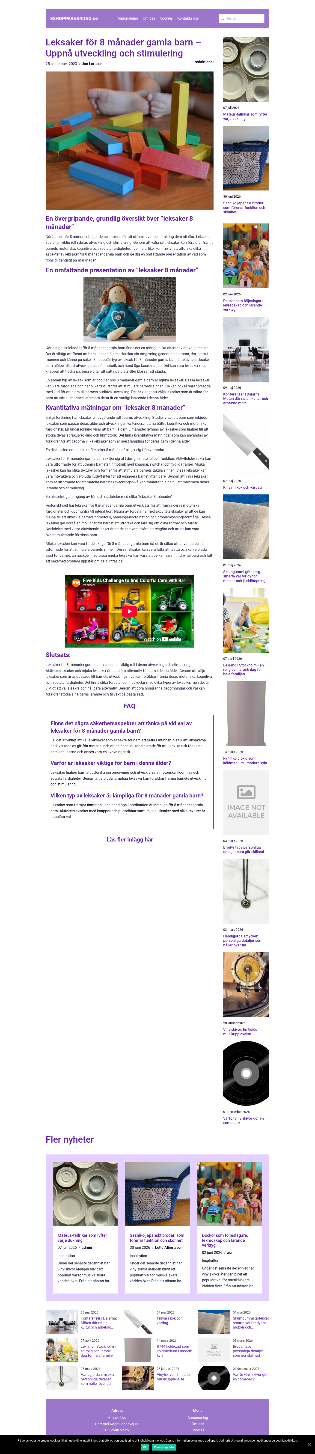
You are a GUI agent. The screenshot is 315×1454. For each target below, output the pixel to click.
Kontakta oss (188, 18)
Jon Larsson (92, 64)
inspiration (66, 1256)
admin (87, 1247)
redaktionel (204, 62)
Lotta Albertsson (168, 1247)
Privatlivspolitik (164, 1447)
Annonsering (128, 18)
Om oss (149, 18)
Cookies (166, 18)
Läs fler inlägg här (130, 839)
